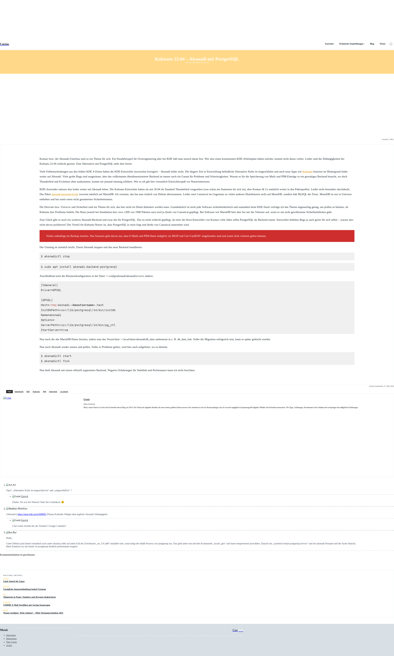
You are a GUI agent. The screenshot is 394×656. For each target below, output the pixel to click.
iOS (4, 594)
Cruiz (87, 399)
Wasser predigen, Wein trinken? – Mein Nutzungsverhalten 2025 (33, 613)
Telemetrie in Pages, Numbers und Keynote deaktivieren (29, 597)
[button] (391, 44)
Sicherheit (53, 391)
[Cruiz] (41, 435)
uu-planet (64, 391)
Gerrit (24, 496)
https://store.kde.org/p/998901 (32, 514)
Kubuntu (36, 391)
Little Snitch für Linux (14, 581)
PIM (44, 391)
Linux (6, 578)
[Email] (366, 562)
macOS (6, 586)
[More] (389, 562)
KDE (28, 391)
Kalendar (307, 171)
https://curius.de (89, 404)
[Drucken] (377, 562)
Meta (5, 610)
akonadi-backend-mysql (65, 194)
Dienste (7, 602)
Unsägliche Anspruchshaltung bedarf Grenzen (24, 589)
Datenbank (19, 391)
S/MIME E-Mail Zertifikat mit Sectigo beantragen (26, 605)
